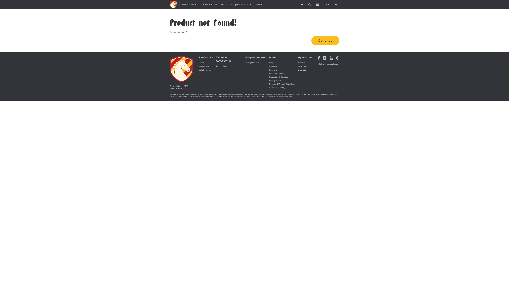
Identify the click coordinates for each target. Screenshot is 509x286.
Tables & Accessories (212, 4)
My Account (302, 66)
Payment (273, 70)
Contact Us (273, 66)
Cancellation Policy (277, 88)
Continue (325, 40)
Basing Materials (252, 63)
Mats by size (204, 66)
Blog (271, 63)
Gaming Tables (222, 66)
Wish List (301, 63)
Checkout (302, 70)
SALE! (201, 63)
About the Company (277, 73)
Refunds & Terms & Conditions (282, 84)
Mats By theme (205, 70)
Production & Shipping (278, 77)
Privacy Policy (275, 80)
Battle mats (188, 4)
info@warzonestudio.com (328, 64)
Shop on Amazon (240, 4)
